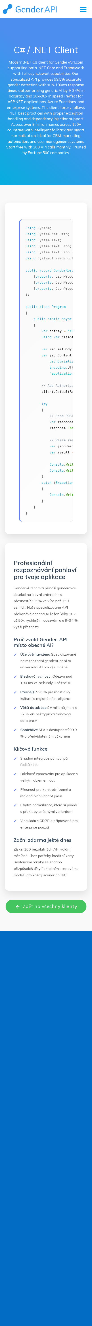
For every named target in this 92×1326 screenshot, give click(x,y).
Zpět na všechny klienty (46, 906)
